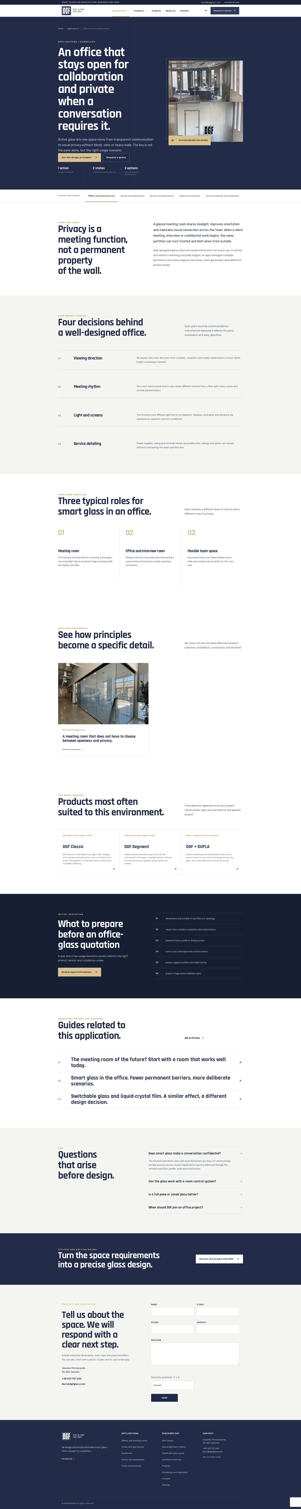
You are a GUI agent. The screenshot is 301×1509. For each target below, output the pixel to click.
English (206, 11)
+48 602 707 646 (231, 2)
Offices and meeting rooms (101, 196)
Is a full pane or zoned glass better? (173, 1194)
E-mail (200, 1304)
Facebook (67, 1459)
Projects (156, 11)
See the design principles (76, 157)
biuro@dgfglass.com (210, 2)
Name (154, 1304)
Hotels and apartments (132, 196)
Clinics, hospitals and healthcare (222, 196)
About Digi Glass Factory (174, 1447)
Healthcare (126, 1453)
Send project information (77, 972)
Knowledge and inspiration (175, 1472)
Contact (166, 1478)
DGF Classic (167, 1440)
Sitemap (166, 1485)
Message (156, 1340)
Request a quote (116, 157)
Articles (184, 11)
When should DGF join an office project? (176, 1207)
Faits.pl (72, 1503)
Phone (154, 1322)
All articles (192, 1037)
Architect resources (171, 1459)
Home (60, 28)
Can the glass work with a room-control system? (182, 1181)
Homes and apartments (162, 196)
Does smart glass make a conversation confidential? (185, 1153)
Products (139, 11)
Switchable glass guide (173, 1453)
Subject (202, 1322)
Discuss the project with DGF (216, 1259)
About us (171, 11)
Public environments (190, 196)
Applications (119, 11)
